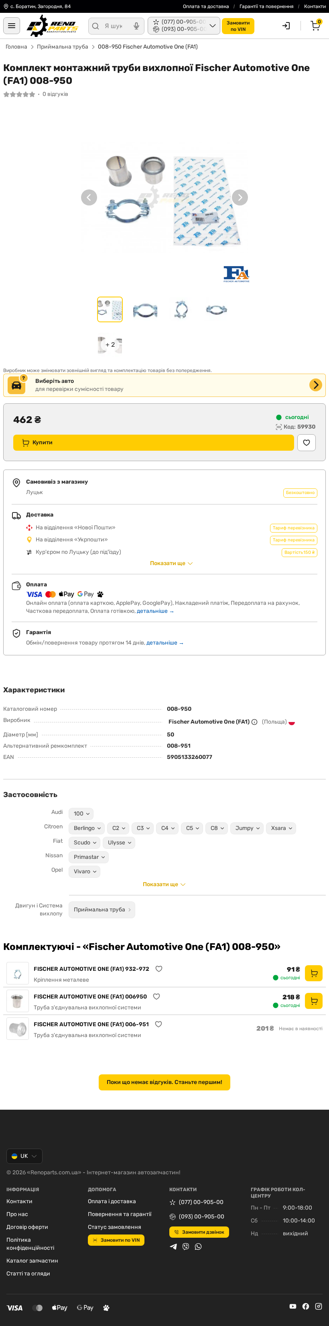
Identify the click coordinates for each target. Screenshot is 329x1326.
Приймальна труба (62, 46)
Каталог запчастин (32, 1260)
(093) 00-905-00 (201, 1216)
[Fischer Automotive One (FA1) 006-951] (17, 1028)
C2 (115, 828)
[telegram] (173, 1247)
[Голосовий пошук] (136, 26)
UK (24, 1156)
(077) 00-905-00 (201, 1202)
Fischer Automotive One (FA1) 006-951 (91, 1024)
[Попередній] (89, 197)
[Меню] (11, 25)
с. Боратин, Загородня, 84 (40, 6)
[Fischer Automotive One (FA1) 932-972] (17, 973)
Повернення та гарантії (119, 1214)
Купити (42, 442)
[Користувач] (286, 26)
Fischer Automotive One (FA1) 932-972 (91, 969)
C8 (214, 828)
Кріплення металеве (61, 979)
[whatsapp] (198, 1247)
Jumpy (245, 828)
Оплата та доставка (206, 6)
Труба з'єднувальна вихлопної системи (87, 1007)
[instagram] (319, 1306)
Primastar (86, 857)
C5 (189, 828)
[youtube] (293, 1306)
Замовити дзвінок (203, 1232)
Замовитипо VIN (238, 26)
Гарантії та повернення (267, 6)
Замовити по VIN (120, 1240)
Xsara (278, 828)
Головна (16, 46)
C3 (140, 828)
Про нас (17, 1214)
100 (78, 813)
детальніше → (156, 611)
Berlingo (84, 828)
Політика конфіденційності (30, 1244)
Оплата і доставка (112, 1201)
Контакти (315, 6)
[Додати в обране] (306, 442)
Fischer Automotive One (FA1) (209, 721)
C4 (165, 828)
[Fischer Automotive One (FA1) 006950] (17, 1001)
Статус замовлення (114, 1227)
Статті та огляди (28, 1273)
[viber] (186, 1247)
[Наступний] (239, 197)
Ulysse (116, 842)
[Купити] (314, 973)
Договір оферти (27, 1227)
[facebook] (306, 1306)
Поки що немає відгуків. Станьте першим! (164, 1082)
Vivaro (82, 871)
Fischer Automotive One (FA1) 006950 (90, 996)
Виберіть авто (54, 381)
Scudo (82, 842)
